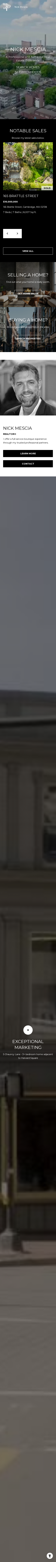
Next (17, 233)
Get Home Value (28, 293)
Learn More (28, 453)
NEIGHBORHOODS (28, 72)
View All (28, 251)
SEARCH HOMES (28, 67)
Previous (7, 233)
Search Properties (28, 338)
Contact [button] (28, 463)
